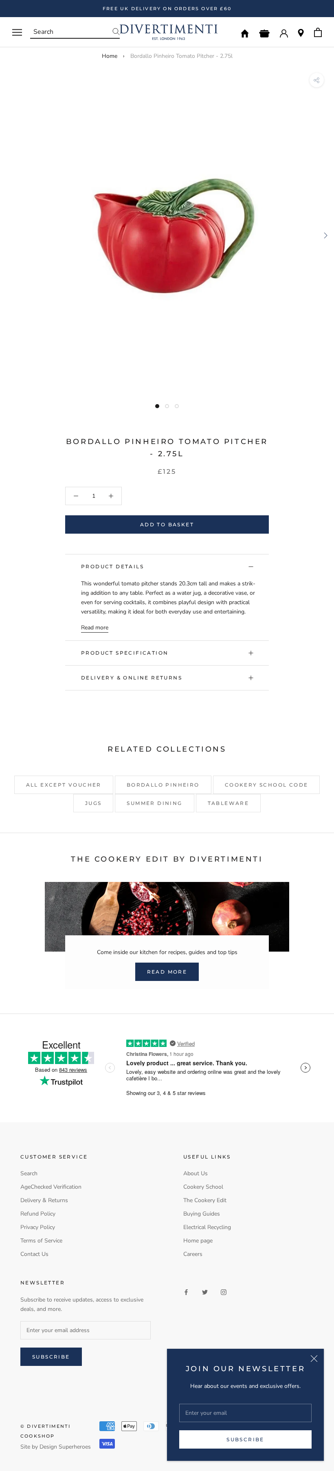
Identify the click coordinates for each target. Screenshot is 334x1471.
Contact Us (34, 1254)
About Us (195, 1173)
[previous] (9, 235)
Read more (94, 627)
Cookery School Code (266, 785)
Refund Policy (37, 1214)
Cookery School (203, 1187)
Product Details (112, 566)
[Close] (314, 1358)
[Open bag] (318, 32)
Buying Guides (201, 1214)
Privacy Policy (37, 1227)
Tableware (228, 803)
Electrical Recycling (207, 1227)
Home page (198, 1241)
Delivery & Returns (44, 1200)
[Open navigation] (17, 32)
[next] (325, 235)
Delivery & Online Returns (131, 678)
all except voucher (63, 785)
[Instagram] (223, 1291)
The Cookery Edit (204, 1200)
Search (28, 1173)
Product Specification (124, 653)
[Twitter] (205, 1291)
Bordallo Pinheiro (163, 785)
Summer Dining (154, 803)
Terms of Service (41, 1241)
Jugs (93, 803)
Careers (192, 1254)
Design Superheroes (65, 1447)
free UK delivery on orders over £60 (167, 8)
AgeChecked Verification (50, 1187)
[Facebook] (186, 1291)
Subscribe (245, 1439)
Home (109, 56)
